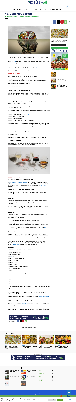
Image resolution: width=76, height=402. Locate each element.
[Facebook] (54, 22)
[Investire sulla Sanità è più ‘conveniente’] (7, 383)
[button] (62, 9)
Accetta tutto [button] (59, 399)
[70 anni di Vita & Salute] (23, 377)
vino (16, 57)
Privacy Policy (50, 394)
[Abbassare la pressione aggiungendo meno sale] (7, 372)
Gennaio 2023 (30, 327)
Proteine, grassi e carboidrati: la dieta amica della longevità (62, 80)
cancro (27, 114)
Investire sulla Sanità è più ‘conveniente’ (15, 382)
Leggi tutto (66, 399)
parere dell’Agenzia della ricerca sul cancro (18, 182)
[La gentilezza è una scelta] (23, 383)
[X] (58, 22)
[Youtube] (68, 7)
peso (45, 227)
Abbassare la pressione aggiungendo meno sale (14, 371)
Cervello (10, 86)
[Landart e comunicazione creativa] (23, 372)
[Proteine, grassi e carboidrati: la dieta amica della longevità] (53, 80)
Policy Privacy (72, 399)
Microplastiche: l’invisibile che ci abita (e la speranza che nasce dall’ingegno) (59, 41)
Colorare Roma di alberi (14, 376)
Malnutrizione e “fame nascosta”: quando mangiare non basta (62, 86)
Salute (15, 61)
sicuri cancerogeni (44, 185)
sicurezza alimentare (15, 244)
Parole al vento (7, 345)
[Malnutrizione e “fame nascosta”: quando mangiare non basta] (53, 86)
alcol (26, 327)
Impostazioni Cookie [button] (52, 399)
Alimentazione (59, 84)
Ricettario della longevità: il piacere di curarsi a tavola (62, 74)
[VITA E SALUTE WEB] (38, 2)
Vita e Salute (25, 303)
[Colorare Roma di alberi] (7, 377)
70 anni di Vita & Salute (31, 376)
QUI (47, 65)
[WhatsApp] (65, 22)
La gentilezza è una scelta (31, 381)
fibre (11, 256)
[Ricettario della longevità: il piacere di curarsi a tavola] (53, 74)
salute (35, 327)
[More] (69, 22)
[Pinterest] (62, 22)
